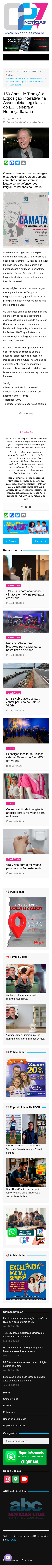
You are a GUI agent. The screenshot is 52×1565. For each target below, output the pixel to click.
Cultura (11, 748)
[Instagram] (22, 506)
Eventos (10, 122)
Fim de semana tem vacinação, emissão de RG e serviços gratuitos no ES (25, 1320)
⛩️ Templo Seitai (16, 956)
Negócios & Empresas (14, 1419)
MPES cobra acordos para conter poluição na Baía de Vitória (23, 702)
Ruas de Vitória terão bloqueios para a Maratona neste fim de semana (23, 647)
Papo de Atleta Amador (15, 1425)
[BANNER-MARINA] (26, 922)
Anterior (12, 541)
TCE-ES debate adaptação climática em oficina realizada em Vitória (25, 595)
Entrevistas (9, 1412)
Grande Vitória (21, 122)
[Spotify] (26, 506)
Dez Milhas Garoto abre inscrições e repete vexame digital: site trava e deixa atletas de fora (24, 1193)
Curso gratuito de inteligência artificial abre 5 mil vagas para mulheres (25, 813)
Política (7, 1405)
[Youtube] (30, 506)
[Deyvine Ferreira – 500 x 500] (26, 1077)
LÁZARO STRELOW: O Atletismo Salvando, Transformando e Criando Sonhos (24, 1149)
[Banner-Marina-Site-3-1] (26, 44)
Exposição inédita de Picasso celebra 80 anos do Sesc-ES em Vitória (24, 757)
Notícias (33, 122)
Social (40, 122)
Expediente (27, 1560)
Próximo (39, 541)
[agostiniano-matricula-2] (26, 1280)
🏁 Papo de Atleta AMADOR (23, 1107)
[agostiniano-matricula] (26, 526)
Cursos (11, 804)
